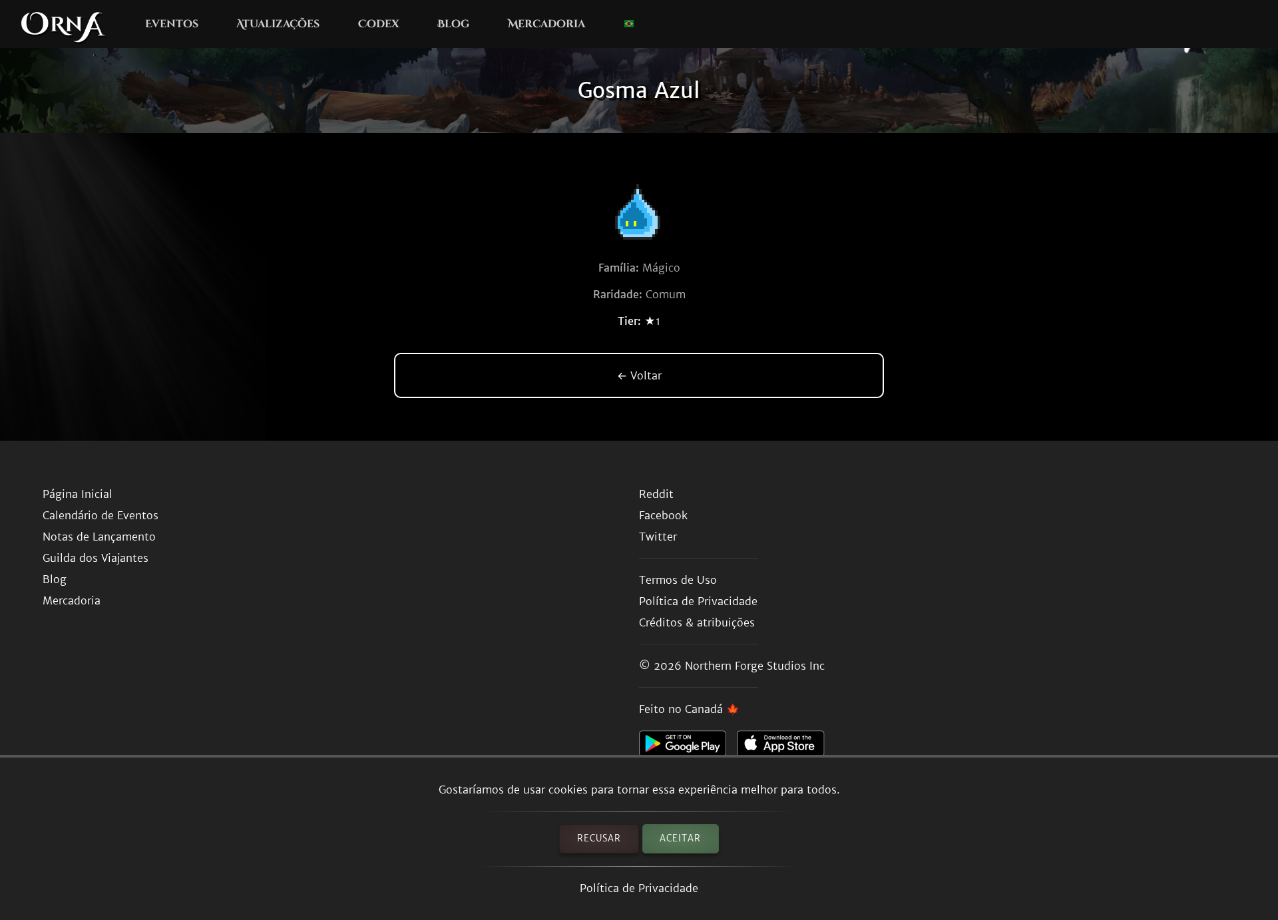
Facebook (663, 515)
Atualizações (278, 24)
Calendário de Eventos (100, 515)
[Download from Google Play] (688, 747)
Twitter (658, 536)
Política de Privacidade (639, 888)
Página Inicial (77, 494)
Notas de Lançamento (99, 536)
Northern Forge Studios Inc (755, 665)
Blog (453, 24)
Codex (378, 24)
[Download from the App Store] (786, 747)
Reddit (656, 494)
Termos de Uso (678, 579)
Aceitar (680, 838)
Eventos (171, 24)
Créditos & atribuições (697, 622)
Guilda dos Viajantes (95, 558)
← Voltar (639, 375)
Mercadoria (546, 24)
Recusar (599, 838)
